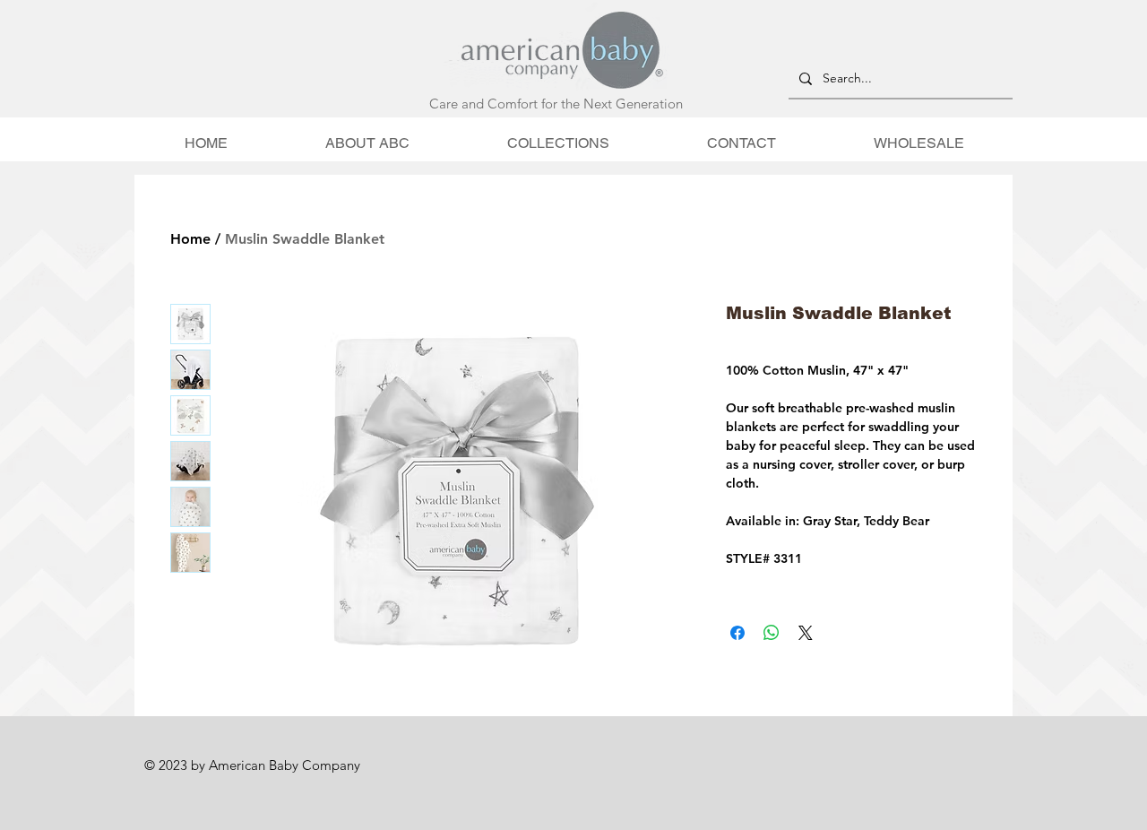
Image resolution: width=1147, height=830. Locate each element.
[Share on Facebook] (737, 633)
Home (190, 238)
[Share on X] (805, 633)
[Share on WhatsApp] (771, 633)
